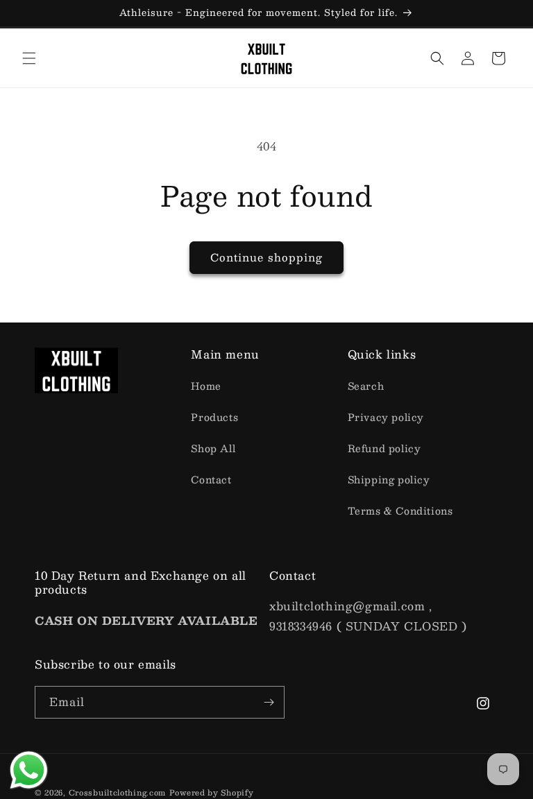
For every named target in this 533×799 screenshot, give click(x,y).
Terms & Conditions (400, 510)
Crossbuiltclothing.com (117, 792)
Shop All (213, 448)
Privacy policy (386, 417)
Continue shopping (266, 257)
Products (214, 417)
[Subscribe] (268, 702)
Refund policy (384, 448)
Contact (211, 479)
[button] (29, 58)
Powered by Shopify (211, 792)
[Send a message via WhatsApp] (29, 770)
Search (366, 385)
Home (206, 385)
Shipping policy (389, 479)
